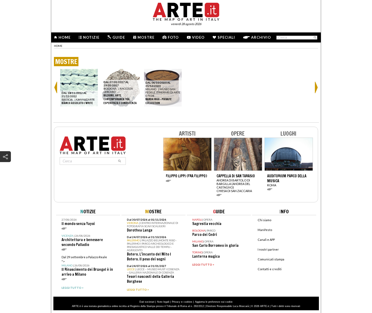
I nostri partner (268, 249)
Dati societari (146, 301)
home (58, 45)
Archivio (261, 37)
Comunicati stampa (271, 259)
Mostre (146, 37)
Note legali (163, 301)
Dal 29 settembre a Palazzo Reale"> (87, 266)
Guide (118, 37)
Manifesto (265, 230)
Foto (173, 37)
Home (65, 37)
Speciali (226, 37)
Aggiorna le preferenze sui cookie (214, 301)
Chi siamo (264, 220)
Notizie (91, 37)
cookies (188, 301)
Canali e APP (266, 239)
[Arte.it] (186, 11)
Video (198, 37)
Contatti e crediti (270, 269)
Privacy (176, 301)
